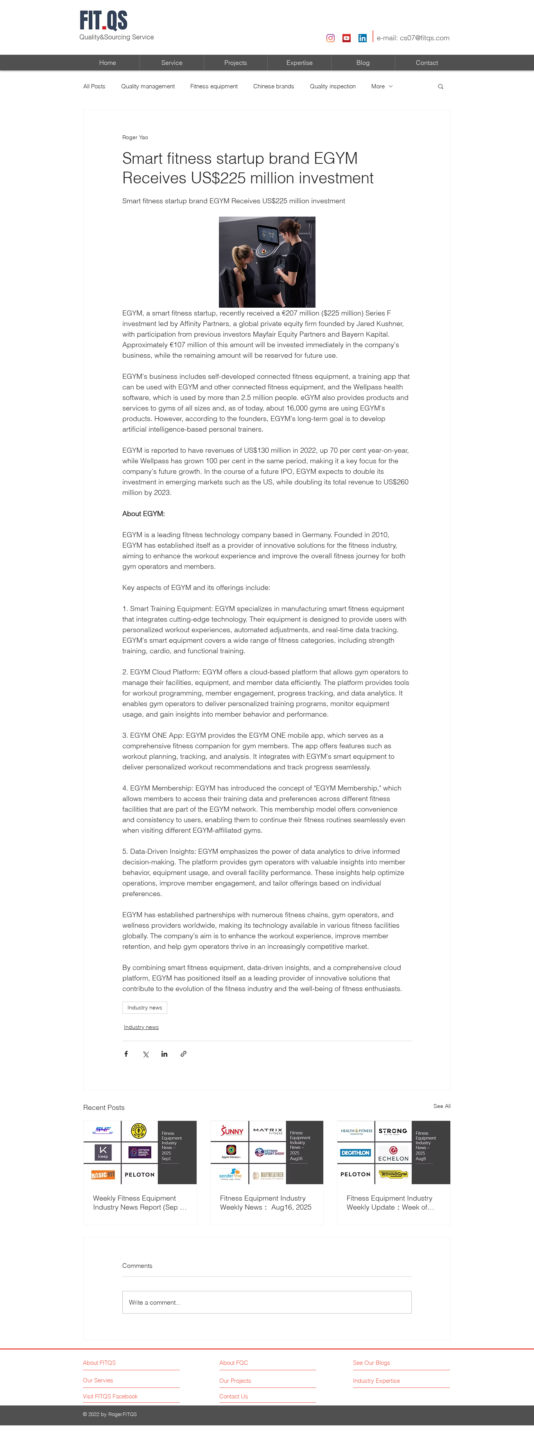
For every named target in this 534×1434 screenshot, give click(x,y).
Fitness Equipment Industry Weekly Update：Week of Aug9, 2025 (389, 1203)
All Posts (94, 86)
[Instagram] (330, 38)
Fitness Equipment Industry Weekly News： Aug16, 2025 (266, 1203)
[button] (440, 86)
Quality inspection (333, 86)
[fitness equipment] (393, 1152)
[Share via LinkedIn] (164, 1054)
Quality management (148, 86)
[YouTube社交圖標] (346, 38)
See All (442, 1106)
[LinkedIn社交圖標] (362, 38)
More (378, 86)
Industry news (144, 1007)
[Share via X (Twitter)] (145, 1054)
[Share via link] (183, 1054)
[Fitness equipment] (140, 1152)
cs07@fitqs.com (425, 37)
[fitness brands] (267, 1152)
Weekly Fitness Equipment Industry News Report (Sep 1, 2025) (139, 1203)
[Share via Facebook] (126, 1054)
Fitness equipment (214, 86)
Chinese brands (273, 86)
